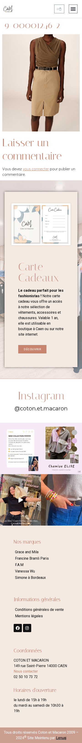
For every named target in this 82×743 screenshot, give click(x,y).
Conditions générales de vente (39, 609)
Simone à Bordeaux (30, 577)
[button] (73, 9)
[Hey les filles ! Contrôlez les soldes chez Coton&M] (20, 500)
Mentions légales (29, 616)
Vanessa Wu (25, 571)
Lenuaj (61, 738)
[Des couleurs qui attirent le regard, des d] (61, 500)
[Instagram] (27, 628)
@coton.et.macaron (41, 408)
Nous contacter (26, 671)
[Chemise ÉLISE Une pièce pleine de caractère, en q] (61, 448)
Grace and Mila (26, 552)
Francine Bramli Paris (32, 558)
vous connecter (36, 169)
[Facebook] (18, 628)
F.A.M (19, 565)
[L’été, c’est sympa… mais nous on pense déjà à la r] (20, 448)
